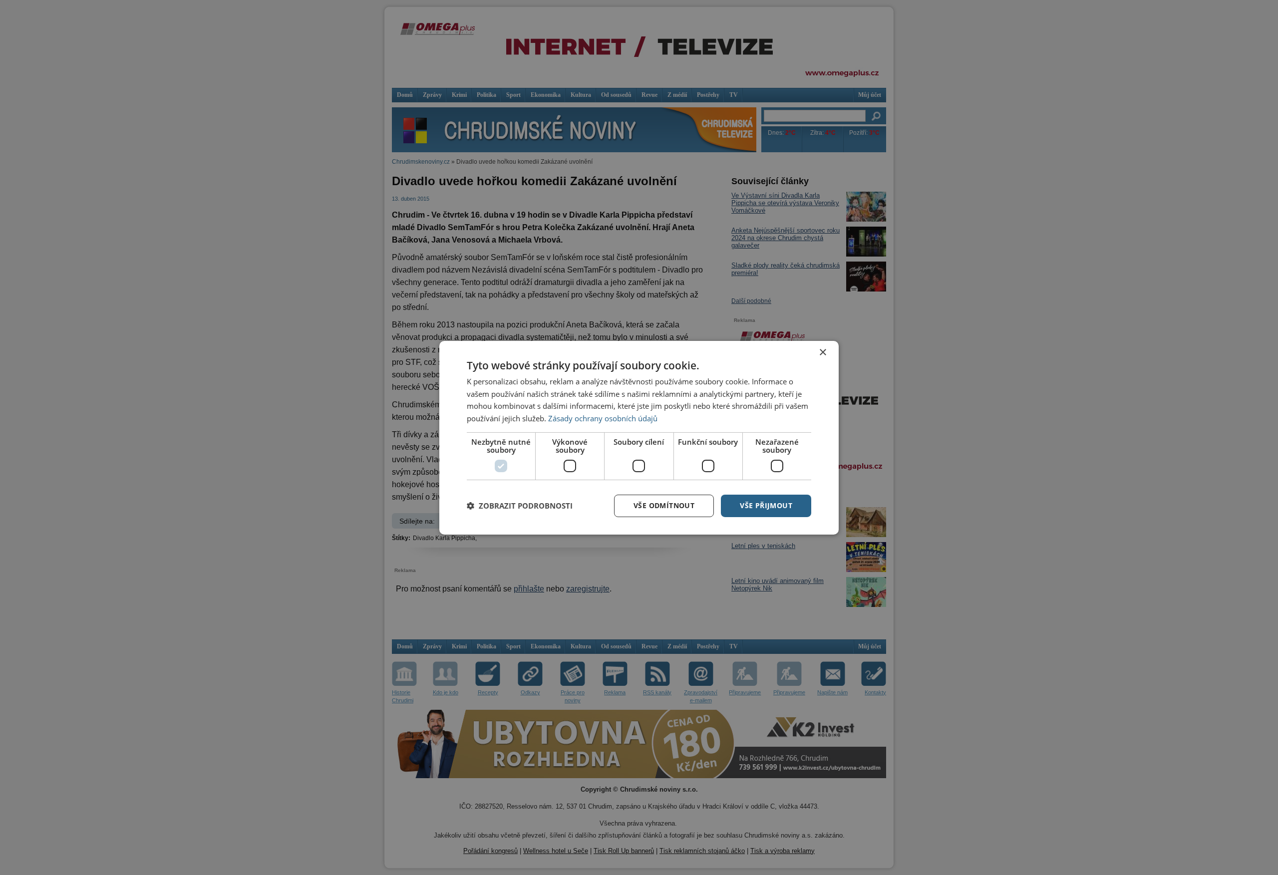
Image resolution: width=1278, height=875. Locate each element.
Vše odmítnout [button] (664, 505)
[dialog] (639, 437)
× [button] (822, 352)
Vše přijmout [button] (766, 505)
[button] (520, 505)
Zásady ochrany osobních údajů (602, 418)
